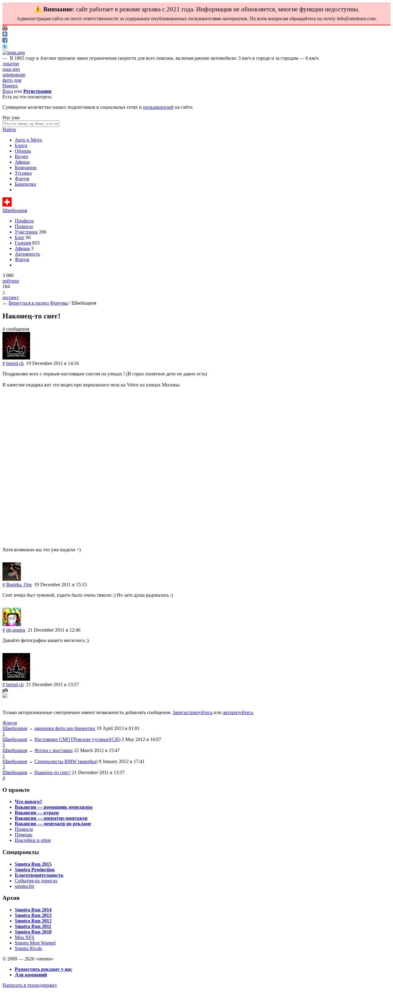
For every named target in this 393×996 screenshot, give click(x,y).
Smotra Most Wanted (35, 942)
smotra (18, 630)
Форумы (59, 303)
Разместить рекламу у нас (43, 969)
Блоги (21, 145)
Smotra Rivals (28, 948)
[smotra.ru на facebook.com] (4, 41)
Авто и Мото (28, 140)
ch (21, 363)
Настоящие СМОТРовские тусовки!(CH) (77, 739)
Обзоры (23, 151)
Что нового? (28, 801)
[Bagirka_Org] (11, 579)
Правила (24, 226)
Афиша (22, 162)
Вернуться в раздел (29, 303)
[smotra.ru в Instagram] (13, 52)
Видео (21, 156)
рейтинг (11, 280)
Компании (26, 167)
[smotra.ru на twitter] (4, 47)
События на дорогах (36, 880)
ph (8, 630)
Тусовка (23, 173)
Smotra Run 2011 (33, 926)
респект (10, 297)
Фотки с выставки (53, 750)
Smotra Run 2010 (33, 931)
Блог (20, 237)
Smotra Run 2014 (33, 909)
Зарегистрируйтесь (192, 712)
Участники (26, 231)
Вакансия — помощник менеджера (53, 807)
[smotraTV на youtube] (4, 28)
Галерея (23, 242)
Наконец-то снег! (52, 772)
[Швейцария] (7, 204)
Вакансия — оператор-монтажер (51, 818)
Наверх (10, 85)
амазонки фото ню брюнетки (64, 728)
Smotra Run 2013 (33, 915)
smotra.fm (24, 886)
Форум (22, 178)
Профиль (24, 220)
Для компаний (31, 974)
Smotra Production (35, 869)
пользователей (158, 107)
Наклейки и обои (33, 840)
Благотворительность (39, 875)
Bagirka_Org (19, 584)
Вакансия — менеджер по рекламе (53, 823)
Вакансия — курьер (37, 812)
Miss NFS (24, 937)
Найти (9, 129)
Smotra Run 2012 (33, 920)
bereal (12, 363)
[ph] (11, 624)
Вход (7, 91)
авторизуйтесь (238, 712)
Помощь (23, 834)
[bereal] (16, 357)
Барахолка (25, 184)
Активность (27, 254)
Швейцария (14, 210)
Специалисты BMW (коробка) (66, 761)
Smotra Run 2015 (33, 864)
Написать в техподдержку (29, 985)
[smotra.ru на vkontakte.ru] (4, 34)
